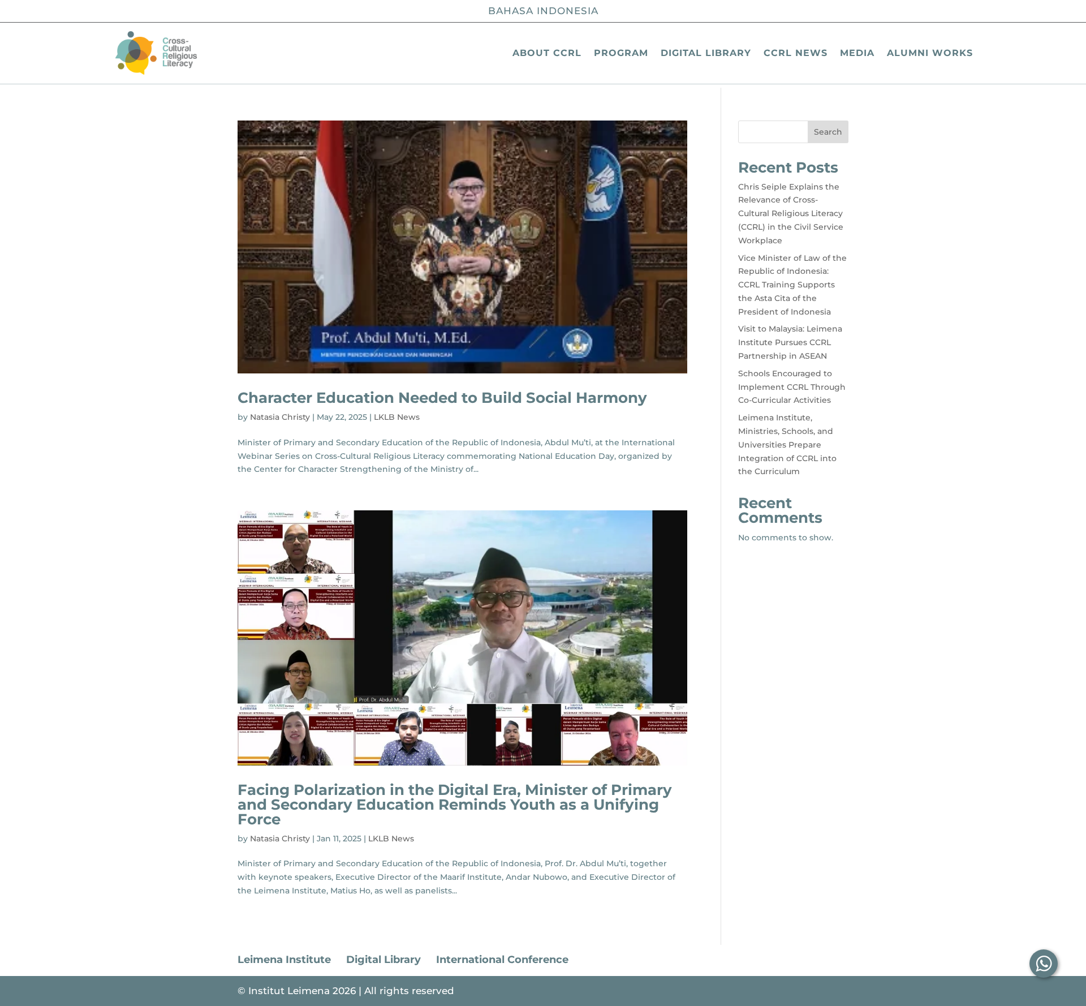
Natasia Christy (280, 417)
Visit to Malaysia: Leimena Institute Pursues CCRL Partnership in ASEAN (790, 342)
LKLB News (397, 417)
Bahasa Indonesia (543, 10)
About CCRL (546, 53)
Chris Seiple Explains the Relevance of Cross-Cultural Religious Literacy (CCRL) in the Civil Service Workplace (790, 214)
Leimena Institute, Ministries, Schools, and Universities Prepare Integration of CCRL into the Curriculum (787, 444)
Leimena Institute (284, 959)
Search (828, 132)
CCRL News (796, 53)
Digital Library (706, 53)
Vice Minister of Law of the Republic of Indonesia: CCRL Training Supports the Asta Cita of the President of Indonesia (792, 285)
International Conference (502, 959)
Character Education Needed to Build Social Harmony (442, 398)
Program (621, 53)
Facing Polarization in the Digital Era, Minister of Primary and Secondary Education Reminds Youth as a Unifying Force (455, 804)
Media (857, 53)
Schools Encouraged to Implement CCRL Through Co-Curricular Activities (792, 387)
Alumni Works (930, 53)
